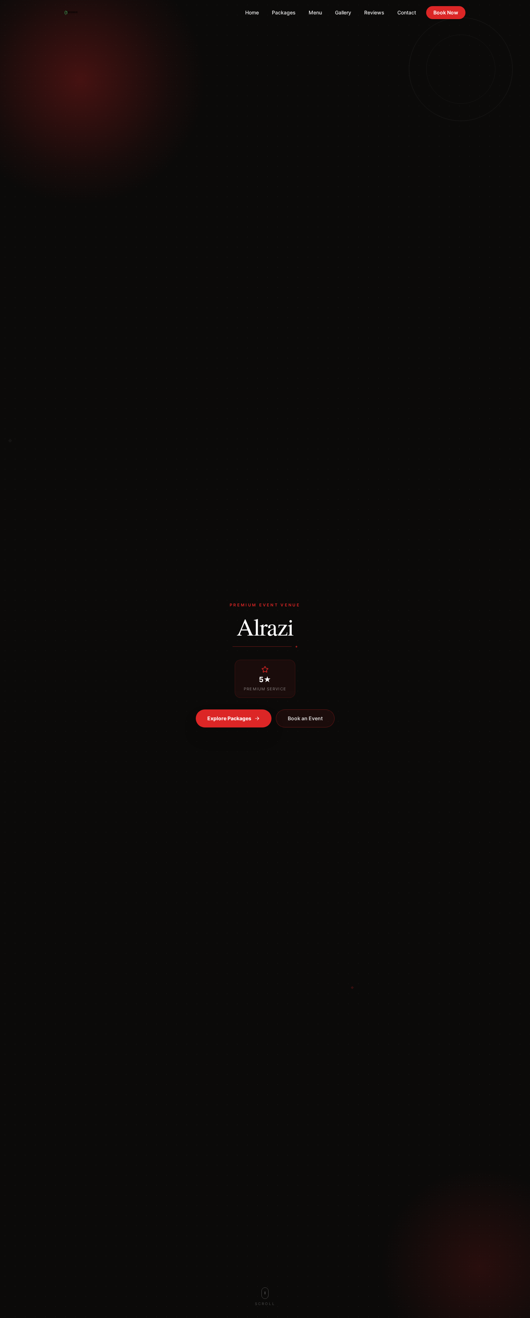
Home (252, 12)
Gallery (343, 12)
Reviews (374, 12)
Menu (315, 12)
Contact (406, 12)
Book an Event (305, 718)
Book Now (445, 12)
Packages (284, 12)
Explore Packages (229, 718)
